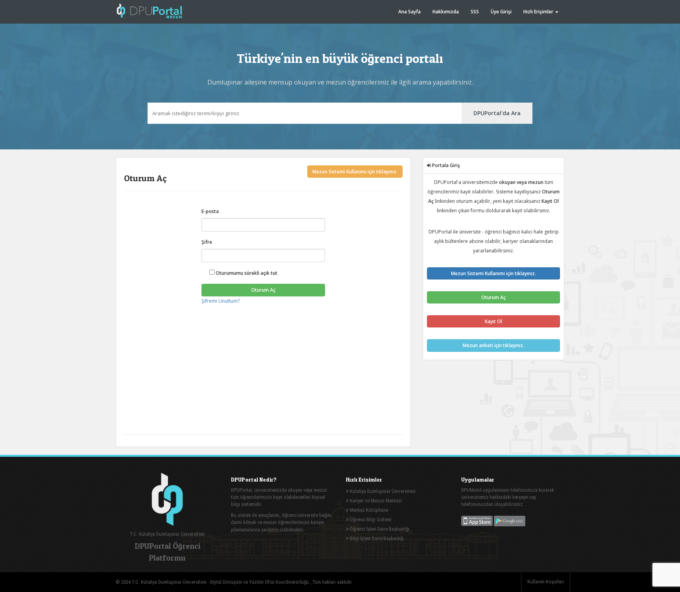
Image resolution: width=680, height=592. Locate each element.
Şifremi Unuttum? (220, 301)
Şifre (206, 242)
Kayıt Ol (493, 321)
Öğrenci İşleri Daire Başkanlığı (379, 529)
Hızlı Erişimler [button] (538, 11)
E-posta (210, 211)
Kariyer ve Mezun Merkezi (375, 501)
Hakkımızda (445, 11)
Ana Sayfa (409, 11)
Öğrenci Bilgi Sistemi (370, 519)
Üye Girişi (501, 11)
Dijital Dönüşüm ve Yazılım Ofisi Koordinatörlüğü (260, 582)
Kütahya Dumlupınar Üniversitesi (382, 491)
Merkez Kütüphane (368, 510)
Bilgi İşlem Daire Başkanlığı (376, 538)
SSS (475, 11)
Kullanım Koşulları (545, 582)
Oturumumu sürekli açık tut (245, 273)
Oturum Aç (263, 290)
